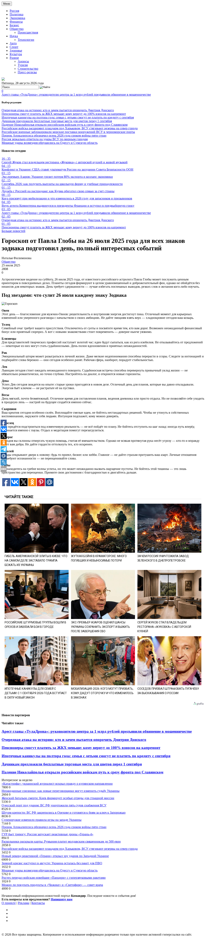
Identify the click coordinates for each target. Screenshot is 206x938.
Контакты (38, 903)
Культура (16, 54)
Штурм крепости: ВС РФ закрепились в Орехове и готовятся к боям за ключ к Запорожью (64, 812)
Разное (14, 57)
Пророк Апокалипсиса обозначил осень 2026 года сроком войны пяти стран (54, 135)
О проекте (9, 903)
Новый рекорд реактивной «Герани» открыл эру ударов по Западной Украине (55, 856)
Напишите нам (61, 899)
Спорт (14, 47)
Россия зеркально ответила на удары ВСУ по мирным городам (45, 139)
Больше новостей (13, 231)
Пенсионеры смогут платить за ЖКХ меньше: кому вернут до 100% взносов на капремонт (64, 114)
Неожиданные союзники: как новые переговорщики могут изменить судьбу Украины (60, 791)
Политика (16, 14)
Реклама (23, 903)
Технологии (26, 39)
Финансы (16, 21)
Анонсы (23, 61)
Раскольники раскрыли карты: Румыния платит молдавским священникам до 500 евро (61, 841)
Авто (13, 43)
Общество (17, 29)
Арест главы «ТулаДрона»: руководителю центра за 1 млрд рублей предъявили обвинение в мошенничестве (76, 94)
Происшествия (28, 32)
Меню (6, 3)
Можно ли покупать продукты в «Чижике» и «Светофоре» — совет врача (52, 885)
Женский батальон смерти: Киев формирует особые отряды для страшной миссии (58, 798)
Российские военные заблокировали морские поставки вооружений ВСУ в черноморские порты (68, 132)
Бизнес (14, 25)
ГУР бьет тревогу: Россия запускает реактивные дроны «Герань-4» (47, 834)
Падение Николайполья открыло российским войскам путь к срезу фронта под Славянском (65, 124)
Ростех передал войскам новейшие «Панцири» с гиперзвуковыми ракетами (54, 877)
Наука (14, 36)
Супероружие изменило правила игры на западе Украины (41, 819)
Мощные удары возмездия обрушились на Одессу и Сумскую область (50, 142)
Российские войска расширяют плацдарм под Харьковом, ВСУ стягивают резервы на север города (70, 128)
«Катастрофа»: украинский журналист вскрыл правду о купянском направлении (57, 783)
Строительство (28, 68)
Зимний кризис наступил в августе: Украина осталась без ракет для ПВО (52, 863)
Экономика (17, 18)
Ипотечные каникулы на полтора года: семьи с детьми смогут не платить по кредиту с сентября (68, 117)
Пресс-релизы (27, 72)
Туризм (23, 65)
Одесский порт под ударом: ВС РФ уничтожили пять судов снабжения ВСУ (54, 805)
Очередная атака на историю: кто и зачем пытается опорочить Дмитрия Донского (58, 110)
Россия (14, 10)
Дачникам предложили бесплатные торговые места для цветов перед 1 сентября (57, 121)
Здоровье (16, 50)
